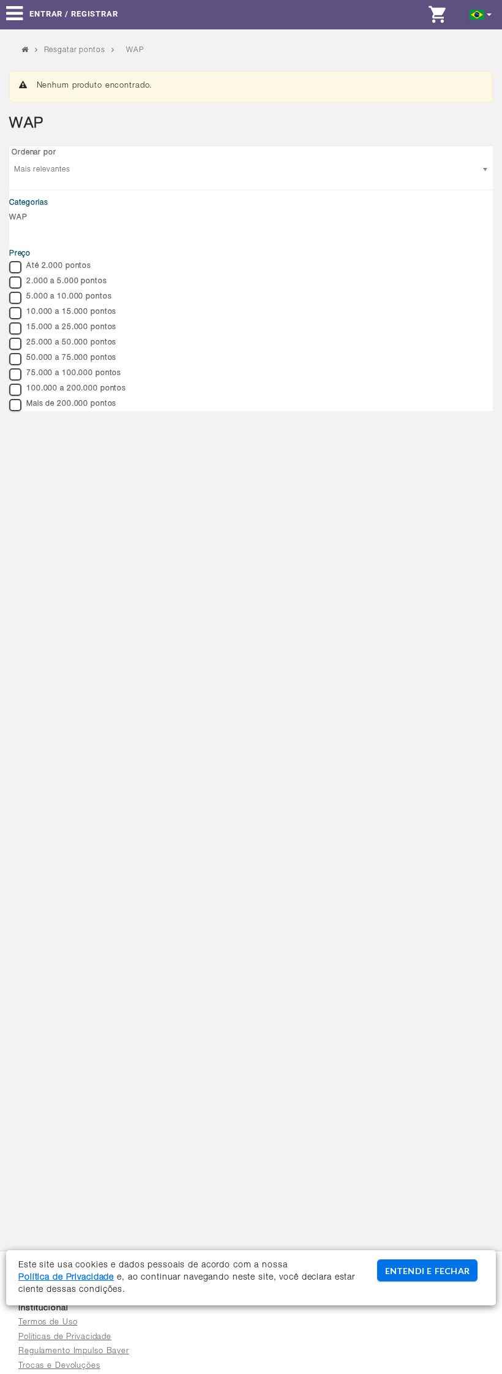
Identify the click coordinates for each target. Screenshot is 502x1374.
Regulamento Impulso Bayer (73, 1352)
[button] (481, 13)
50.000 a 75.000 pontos (71, 358)
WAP (18, 217)
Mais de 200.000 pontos (71, 404)
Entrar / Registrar (73, 13)
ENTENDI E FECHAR (427, 1271)
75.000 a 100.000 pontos (73, 373)
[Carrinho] (441, 14)
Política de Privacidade (66, 1277)
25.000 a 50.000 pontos (71, 342)
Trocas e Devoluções (59, 1366)
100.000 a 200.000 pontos (76, 388)
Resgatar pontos (74, 50)
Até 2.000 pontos (58, 266)
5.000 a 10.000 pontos (68, 296)
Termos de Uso (47, 1323)
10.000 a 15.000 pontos (71, 312)
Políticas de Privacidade (64, 1338)
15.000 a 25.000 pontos (71, 327)
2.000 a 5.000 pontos (66, 281)
